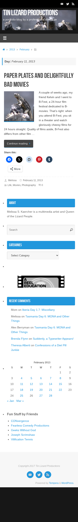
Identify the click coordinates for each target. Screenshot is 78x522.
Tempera (54, 483)
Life (10, 185)
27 (41, 395)
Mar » (20, 400)
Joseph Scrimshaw (23, 434)
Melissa (12, 180)
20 (41, 389)
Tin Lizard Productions (30, 12)
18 (21, 389)
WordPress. (67, 483)
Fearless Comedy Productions (30, 425)
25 (21, 395)
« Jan (10, 400)
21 (50, 389)
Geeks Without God (23, 430)
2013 (12, 49)
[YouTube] (62, 4)
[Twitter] (67, 4)
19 (31, 389)
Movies (17, 185)
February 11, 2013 (33, 180)
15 (60, 384)
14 (50, 384)
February (24, 49)
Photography (29, 185)
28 (50, 395)
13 (41, 384)
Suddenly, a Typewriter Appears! (53, 338)
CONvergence (20, 420)
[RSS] (73, 4)
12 (31, 384)
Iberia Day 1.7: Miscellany (38, 309)
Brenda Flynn (19, 338)
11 (21, 384)
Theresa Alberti (20, 345)
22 (60, 389)
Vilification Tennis (22, 439)
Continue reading (17, 143)
